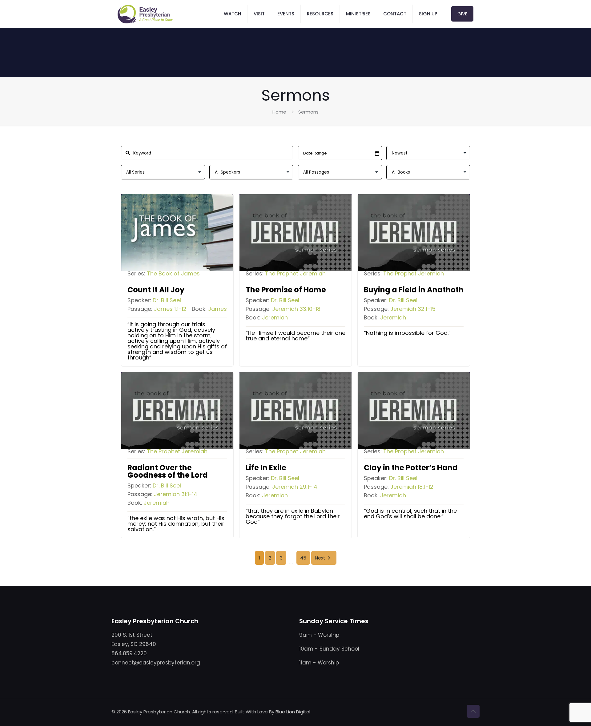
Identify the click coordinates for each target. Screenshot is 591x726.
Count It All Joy (155, 290)
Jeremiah (275, 317)
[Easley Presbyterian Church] (145, 14)
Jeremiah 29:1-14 (294, 487)
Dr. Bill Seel (167, 300)
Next (320, 558)
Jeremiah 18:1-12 (411, 487)
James (217, 309)
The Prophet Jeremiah (295, 273)
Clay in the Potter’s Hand (411, 468)
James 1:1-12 (170, 309)
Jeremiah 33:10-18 (296, 309)
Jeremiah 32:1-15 (413, 309)
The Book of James (173, 273)
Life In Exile (266, 468)
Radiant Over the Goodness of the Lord (167, 471)
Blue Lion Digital (292, 711)
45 (303, 558)
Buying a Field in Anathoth (414, 290)
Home (279, 112)
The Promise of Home (286, 290)
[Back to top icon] (473, 711)
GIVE (462, 13)
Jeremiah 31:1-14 (175, 494)
